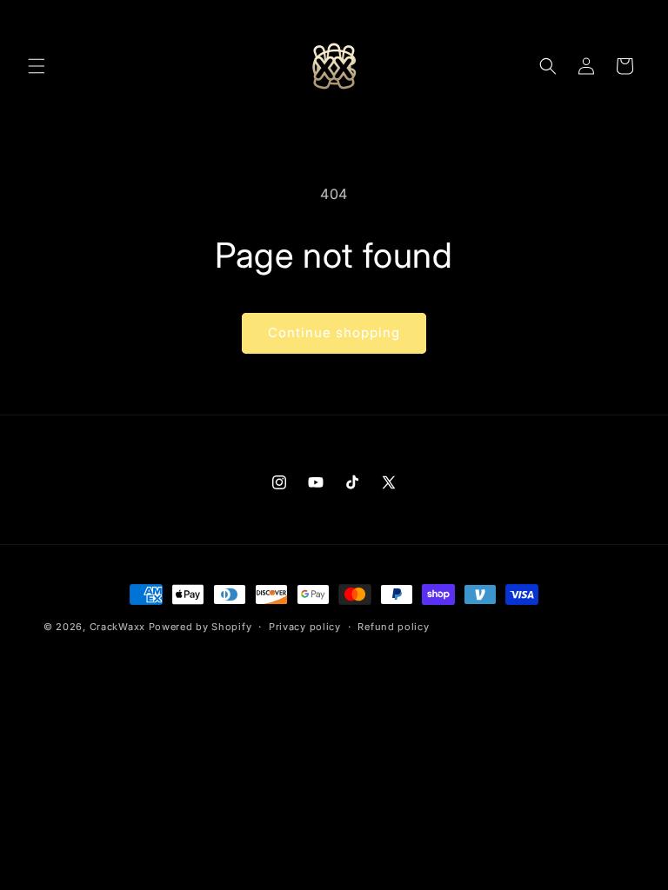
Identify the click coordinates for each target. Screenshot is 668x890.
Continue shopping (334, 332)
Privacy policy (305, 627)
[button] (36, 66)
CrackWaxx (117, 627)
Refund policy (393, 627)
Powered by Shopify (200, 627)
